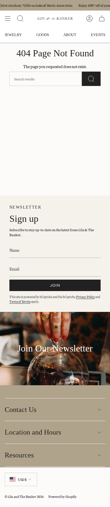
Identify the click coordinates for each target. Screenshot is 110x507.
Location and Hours (33, 432)
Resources (19, 455)
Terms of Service (20, 301)
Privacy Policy (85, 296)
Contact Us (20, 409)
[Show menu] (7, 18)
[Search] (91, 79)
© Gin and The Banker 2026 (24, 496)
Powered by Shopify (62, 496)
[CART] (102, 18)
